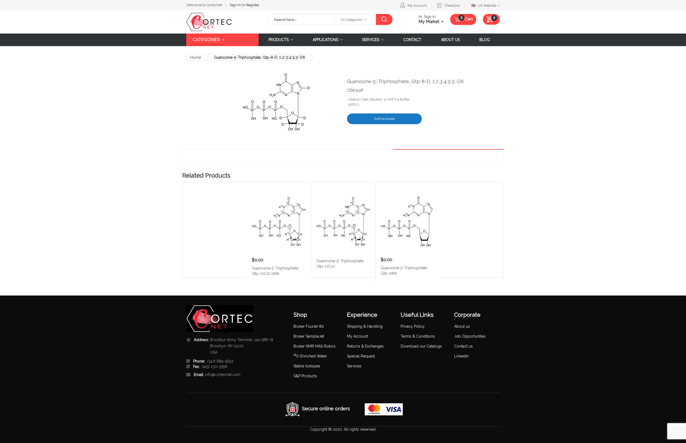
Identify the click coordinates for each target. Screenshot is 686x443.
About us (462, 326)
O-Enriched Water (310, 356)
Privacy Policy (413, 326)
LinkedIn (461, 356)
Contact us (463, 346)
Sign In (235, 5)
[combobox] (301, 19)
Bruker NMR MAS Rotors (314, 346)
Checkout (452, 5)
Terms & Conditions (418, 336)
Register (252, 5)
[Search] (384, 19)
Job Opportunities (470, 336)
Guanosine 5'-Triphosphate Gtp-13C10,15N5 (275, 270)
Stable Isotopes (306, 366)
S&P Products (305, 376)
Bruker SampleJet (308, 336)
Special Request (361, 356)
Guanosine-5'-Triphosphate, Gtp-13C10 (340, 263)
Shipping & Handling (365, 326)
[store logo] (222, 22)
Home (195, 57)
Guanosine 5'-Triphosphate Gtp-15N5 (404, 270)
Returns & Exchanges (365, 346)
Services (354, 366)
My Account (417, 5)
